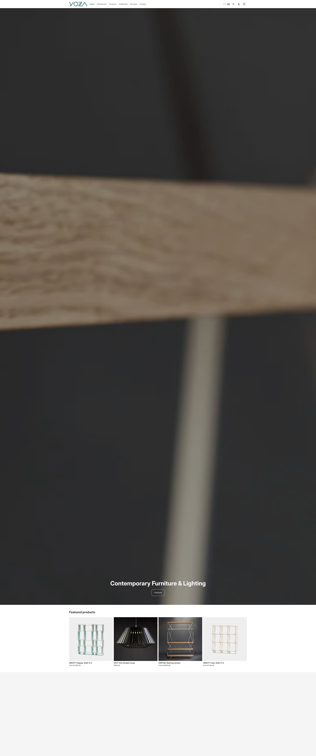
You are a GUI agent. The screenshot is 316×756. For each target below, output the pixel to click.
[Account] (238, 4)
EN (228, 4)
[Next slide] (109, 639)
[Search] (233, 4)
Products (158, 592)
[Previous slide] (73, 639)
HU (224, 4)
